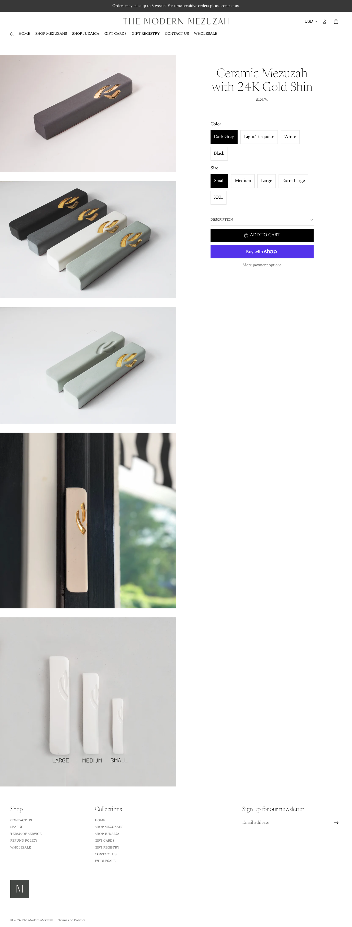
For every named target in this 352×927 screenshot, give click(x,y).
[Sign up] (336, 822)
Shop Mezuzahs (109, 827)
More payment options (261, 265)
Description (222, 219)
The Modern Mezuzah (37, 920)
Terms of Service (25, 834)
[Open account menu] (324, 21)
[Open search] (12, 34)
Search (16, 827)
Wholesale (20, 847)
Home (100, 820)
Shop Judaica (107, 834)
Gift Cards (104, 840)
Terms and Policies (71, 920)
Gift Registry (107, 847)
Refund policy (23, 840)
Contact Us (21, 820)
